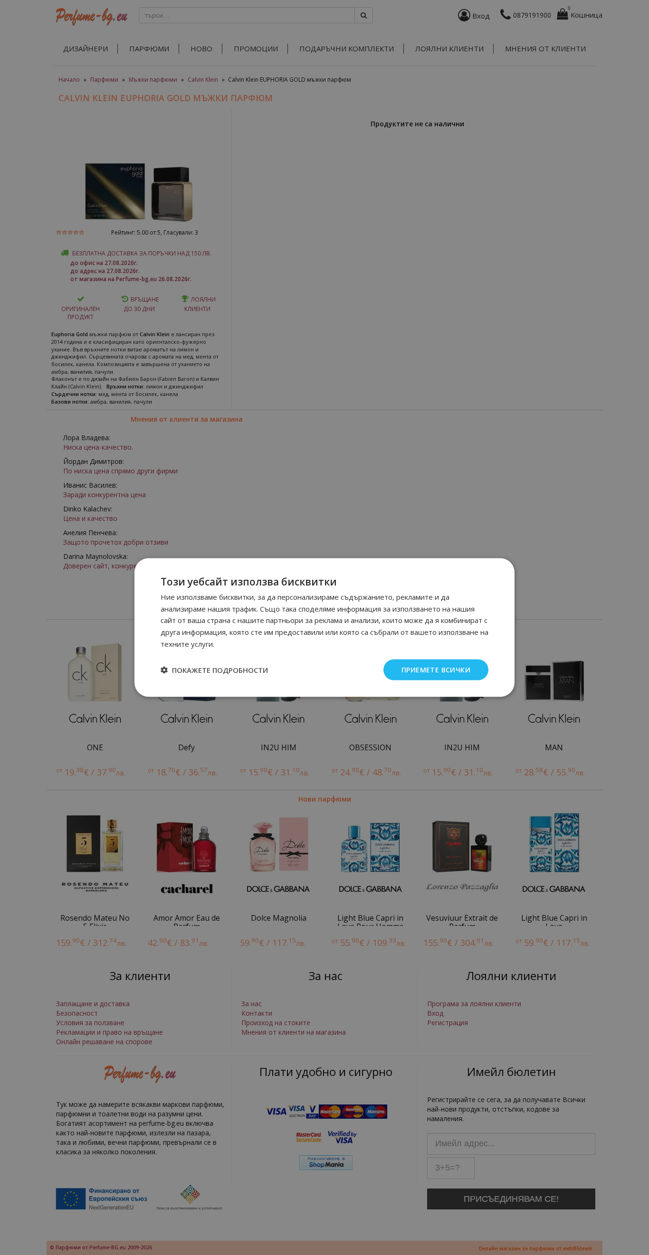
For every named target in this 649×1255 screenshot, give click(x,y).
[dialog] (324, 627)
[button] (214, 670)
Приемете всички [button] (435, 669)
